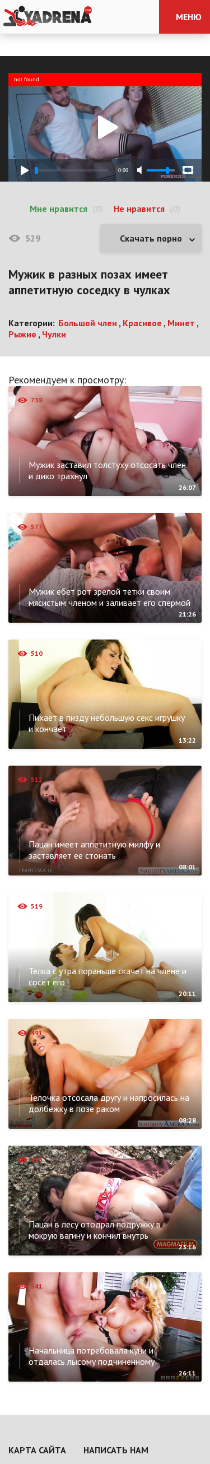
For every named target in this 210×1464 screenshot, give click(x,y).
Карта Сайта (37, 1450)
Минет (181, 322)
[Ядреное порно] (47, 17)
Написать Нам (115, 1450)
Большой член (87, 322)
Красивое (142, 322)
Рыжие (22, 334)
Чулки (54, 334)
